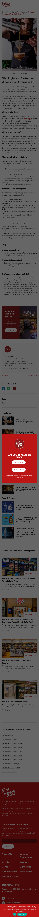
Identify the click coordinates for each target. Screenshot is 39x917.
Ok (15, 914)
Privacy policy (22, 914)
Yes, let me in (19, 462)
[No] (37, 910)
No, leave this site (19, 469)
